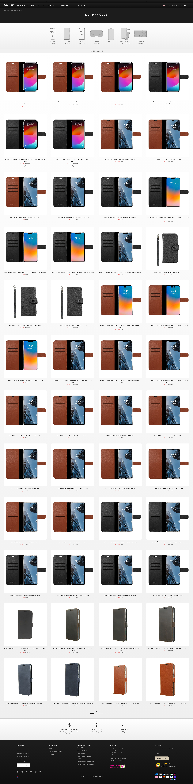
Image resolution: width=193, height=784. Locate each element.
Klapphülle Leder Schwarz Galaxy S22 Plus (120, 542)
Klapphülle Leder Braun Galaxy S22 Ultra (25, 435)
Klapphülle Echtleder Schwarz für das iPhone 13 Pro (120, 272)
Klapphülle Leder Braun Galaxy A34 (168, 159)
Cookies (51, 754)
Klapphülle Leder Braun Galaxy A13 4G (120, 159)
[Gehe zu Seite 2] (101, 712)
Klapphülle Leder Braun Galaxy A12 (73, 542)
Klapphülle (18, 10)
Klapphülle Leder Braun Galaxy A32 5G (168, 489)
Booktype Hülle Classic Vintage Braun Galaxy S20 (167, 648)
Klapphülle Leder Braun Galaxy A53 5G (73, 489)
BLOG (79, 759)
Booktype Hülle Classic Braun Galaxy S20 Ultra (120, 703)
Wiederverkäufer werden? (85, 756)
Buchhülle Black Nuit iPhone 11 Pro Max (25, 325)
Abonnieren (162, 758)
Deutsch (174, 5)
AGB (50, 749)
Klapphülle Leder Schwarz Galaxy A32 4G (73, 595)
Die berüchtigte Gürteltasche (86, 764)
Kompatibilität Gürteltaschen (86, 761)
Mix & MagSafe (22, 5)
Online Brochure (82, 750)
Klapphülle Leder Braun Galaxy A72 (25, 489)
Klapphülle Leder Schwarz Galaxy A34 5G (120, 217)
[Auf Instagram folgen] (22, 772)
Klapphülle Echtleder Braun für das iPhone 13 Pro (120, 380)
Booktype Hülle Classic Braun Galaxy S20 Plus (168, 703)
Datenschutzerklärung (55, 751)
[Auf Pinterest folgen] (27, 772)
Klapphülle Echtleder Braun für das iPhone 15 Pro (73, 102)
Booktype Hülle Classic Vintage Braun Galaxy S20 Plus (120, 649)
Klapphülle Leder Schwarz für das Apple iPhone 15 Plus (25, 160)
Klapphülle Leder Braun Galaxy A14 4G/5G (25, 217)
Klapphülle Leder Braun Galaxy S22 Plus (72, 435)
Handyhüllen (49, 5)
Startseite (6, 10)
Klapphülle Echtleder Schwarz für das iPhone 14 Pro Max (168, 218)
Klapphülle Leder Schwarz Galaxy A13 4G (73, 217)
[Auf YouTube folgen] (31, 772)
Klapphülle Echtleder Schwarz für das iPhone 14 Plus (72, 272)
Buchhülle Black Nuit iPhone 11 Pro (73, 325)
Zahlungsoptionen (22, 759)
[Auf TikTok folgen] (36, 772)
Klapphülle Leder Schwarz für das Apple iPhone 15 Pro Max (168, 103)
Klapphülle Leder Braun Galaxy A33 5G (120, 489)
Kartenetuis (35, 5)
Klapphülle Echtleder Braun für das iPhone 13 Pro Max (73, 381)
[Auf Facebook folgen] (18, 772)
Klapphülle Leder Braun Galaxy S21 (168, 435)
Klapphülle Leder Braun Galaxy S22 (120, 435)
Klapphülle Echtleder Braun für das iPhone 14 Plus (25, 380)
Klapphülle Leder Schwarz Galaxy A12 (168, 595)
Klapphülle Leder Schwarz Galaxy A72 (25, 595)
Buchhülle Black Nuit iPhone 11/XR (167, 272)
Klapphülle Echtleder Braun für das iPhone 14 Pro (168, 325)
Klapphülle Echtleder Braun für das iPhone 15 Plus (120, 102)
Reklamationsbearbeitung (24, 762)
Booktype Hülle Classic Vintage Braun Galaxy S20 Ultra (72, 649)
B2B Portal (81, 5)
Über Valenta (81, 753)
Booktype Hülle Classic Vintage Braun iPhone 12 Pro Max (25, 649)
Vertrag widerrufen (23, 765)
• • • (72, 5)
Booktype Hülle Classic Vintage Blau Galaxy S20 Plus (73, 703)
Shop (12, 10)
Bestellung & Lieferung (23, 753)
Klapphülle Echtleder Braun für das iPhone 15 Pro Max (25, 103)
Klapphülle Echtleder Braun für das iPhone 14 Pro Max (120, 326)
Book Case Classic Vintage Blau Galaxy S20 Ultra (25, 703)
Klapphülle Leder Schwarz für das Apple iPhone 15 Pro (73, 160)
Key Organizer (62, 5)
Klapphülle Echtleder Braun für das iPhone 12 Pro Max (168, 381)
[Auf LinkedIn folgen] (40, 772)
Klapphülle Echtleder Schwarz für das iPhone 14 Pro (25, 272)
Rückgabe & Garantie (23, 756)
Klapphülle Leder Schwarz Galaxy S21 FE (168, 542)
